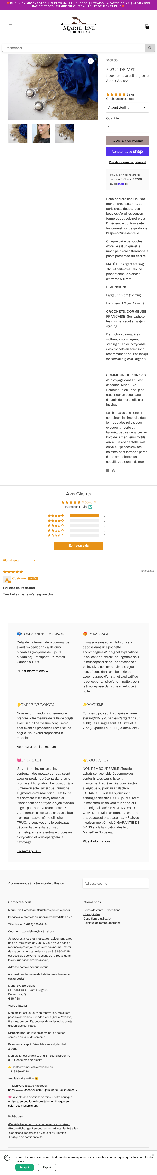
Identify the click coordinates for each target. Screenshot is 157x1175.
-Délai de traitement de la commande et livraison (39, 1124)
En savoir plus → (29, 851)
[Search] (150, 48)
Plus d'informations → (32, 671)
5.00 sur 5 (89, 502)
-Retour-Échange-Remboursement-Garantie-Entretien (43, 1128)
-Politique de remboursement (101, 922)
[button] (116, 94)
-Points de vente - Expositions (101, 910)
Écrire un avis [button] (78, 545)
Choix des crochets (120, 98)
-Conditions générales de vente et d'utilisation (37, 1132)
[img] (13, 572)
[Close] (153, 1155)
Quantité (112, 118)
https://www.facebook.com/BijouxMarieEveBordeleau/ (42, 1090)
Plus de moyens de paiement (127, 162)
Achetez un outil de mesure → (38, 747)
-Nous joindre (91, 914)
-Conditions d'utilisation (97, 918)
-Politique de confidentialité (25, 1137)
